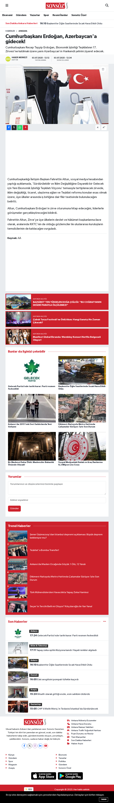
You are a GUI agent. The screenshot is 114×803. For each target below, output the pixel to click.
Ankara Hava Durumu (81, 724)
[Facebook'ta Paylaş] (9, 127)
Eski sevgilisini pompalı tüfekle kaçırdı (54, 679)
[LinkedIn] (40, 745)
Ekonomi (7, 15)
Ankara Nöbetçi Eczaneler (83, 720)
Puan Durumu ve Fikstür (82, 734)
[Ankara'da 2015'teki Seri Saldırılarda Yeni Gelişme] (32, 408)
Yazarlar (35, 15)
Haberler (10, 31)
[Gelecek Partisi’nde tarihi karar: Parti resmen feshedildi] (32, 370)
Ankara (23, 31)
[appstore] (44, 776)
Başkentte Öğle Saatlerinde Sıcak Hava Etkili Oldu (71, 23)
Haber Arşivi (77, 743)
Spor (46, 15)
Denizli (34, 675)
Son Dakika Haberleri (81, 740)
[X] (29, 745)
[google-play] (70, 776)
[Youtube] (45, 745)
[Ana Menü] (6, 5)
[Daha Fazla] (25, 127)
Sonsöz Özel (78, 15)
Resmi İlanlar (60, 15)
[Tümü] (104, 621)
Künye (11, 755)
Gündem (21, 15)
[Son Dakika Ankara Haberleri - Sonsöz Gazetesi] (57, 5)
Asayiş (34, 690)
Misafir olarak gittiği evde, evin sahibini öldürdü (60, 694)
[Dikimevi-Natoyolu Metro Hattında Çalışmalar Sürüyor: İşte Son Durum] (82, 408)
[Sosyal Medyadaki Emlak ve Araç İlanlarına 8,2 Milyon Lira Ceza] (82, 446)
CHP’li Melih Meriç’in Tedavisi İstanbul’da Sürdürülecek (64, 708)
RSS (30, 789)
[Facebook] (24, 745)
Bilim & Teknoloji (39, 646)
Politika (62, 761)
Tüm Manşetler (78, 737)
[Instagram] (35, 745)
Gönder (14, 508)
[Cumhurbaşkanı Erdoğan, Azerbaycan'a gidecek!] (57, 94)
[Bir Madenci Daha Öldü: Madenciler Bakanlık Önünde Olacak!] (32, 446)
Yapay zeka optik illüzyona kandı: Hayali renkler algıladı (63, 650)
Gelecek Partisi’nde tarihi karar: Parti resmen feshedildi (64, 635)
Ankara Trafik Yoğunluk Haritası (86, 730)
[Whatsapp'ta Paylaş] (19, 127)
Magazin (12, 765)
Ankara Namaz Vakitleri (82, 727)
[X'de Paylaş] (14, 127)
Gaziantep (36, 704)
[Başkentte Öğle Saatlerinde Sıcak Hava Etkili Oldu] (82, 370)
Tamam (103, 799)
